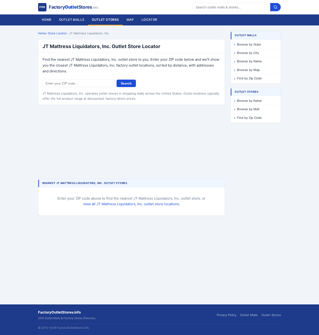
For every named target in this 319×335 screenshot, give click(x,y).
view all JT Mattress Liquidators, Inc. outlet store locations (131, 204)
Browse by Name (249, 61)
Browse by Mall (248, 109)
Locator (149, 19)
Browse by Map (248, 70)
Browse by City (248, 53)
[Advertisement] (131, 142)
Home (47, 19)
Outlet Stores (105, 19)
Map (130, 19)
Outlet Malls (72, 19)
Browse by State (249, 44)
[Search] (275, 7)
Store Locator (57, 33)
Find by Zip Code (249, 78)
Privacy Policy (226, 315)
